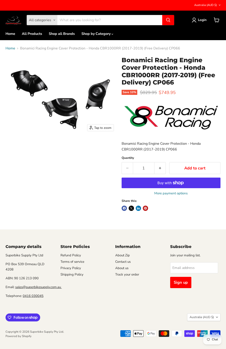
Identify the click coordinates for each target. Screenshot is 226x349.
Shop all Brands (62, 33)
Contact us (123, 261)
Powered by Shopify (19, 336)
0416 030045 (33, 296)
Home (10, 33)
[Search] (168, 20)
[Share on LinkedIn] (138, 208)
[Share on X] (131, 208)
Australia (205, 5)
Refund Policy (70, 255)
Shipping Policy (71, 274)
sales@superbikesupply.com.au (38, 287)
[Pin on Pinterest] (145, 208)
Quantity (128, 158)
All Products (32, 33)
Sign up (181, 282)
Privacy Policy (70, 268)
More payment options (171, 193)
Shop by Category (96, 33)
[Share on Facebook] (124, 208)
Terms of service (72, 261)
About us (121, 268)
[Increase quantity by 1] (160, 168)
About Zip (122, 255)
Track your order (127, 274)
